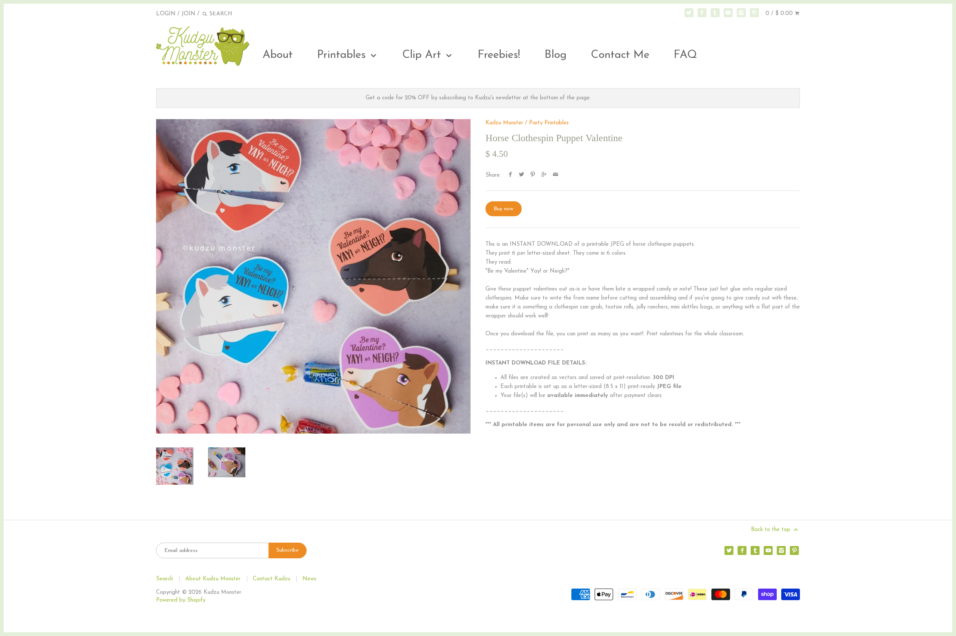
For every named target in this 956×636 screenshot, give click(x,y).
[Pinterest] (754, 12)
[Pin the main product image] (532, 175)
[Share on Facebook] (510, 175)
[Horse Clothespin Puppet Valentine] (313, 276)
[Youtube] (728, 12)
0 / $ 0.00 (780, 13)
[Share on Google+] (543, 175)
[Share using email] (555, 175)
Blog (555, 55)
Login (166, 14)
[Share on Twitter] (521, 175)
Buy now (503, 209)
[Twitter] (689, 12)
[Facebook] (702, 12)
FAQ (685, 55)
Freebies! (499, 55)
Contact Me (620, 55)
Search (164, 579)
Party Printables (549, 123)
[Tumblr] (715, 12)
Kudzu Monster (504, 123)
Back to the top (771, 530)
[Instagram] (741, 12)
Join (188, 14)
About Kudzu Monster (212, 579)
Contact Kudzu (271, 579)
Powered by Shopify (180, 600)
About (278, 55)
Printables (343, 55)
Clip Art (423, 55)
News (309, 579)
